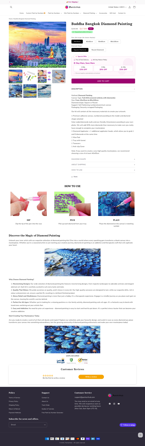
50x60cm (101, 42)
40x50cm (89, 42)
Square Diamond (80, 50)
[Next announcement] (135, 2)
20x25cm (77, 42)
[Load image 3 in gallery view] (44, 76)
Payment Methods (15, 413)
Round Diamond (98, 50)
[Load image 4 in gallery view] (58, 76)
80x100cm (114, 42)
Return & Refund (14, 409)
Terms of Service (14, 398)
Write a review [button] (91, 377)
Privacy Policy (13, 401)
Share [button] (75, 177)
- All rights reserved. (79, 443)
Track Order (46, 405)
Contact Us (45, 398)
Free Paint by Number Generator (52, 413)
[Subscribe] (44, 424)
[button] (11, 7)
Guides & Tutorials (48, 409)
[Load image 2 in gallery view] (30, 76)
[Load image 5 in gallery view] (15, 91)
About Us (45, 401)
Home (11, 19)
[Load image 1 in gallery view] (15, 76)
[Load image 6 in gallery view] (30, 91)
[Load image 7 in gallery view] (44, 91)
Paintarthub (68, 443)
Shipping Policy (14, 405)
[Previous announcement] (9, 2)
